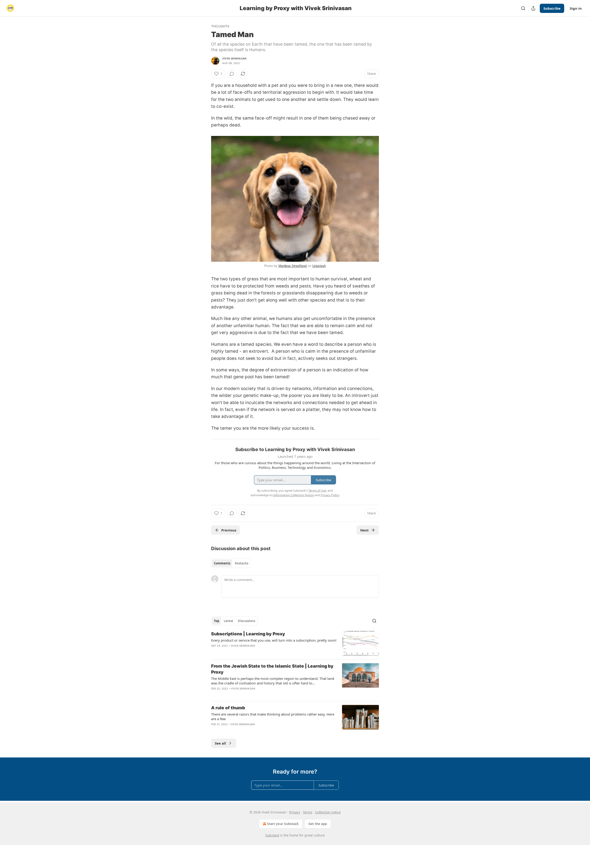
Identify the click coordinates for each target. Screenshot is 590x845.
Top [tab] (216, 621)
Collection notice (328, 812)
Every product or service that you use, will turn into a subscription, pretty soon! (273, 640)
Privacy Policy (330, 495)
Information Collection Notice (293, 495)
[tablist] (231, 563)
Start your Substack (283, 824)
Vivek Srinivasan (234, 58)
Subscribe (551, 8)
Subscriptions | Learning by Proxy (248, 634)
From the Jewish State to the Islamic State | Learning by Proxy (272, 669)
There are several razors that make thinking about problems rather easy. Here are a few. (272, 716)
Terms (307, 812)
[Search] (523, 8)
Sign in (576, 8)
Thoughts (220, 26)
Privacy (294, 812)
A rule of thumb (228, 707)
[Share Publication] (533, 8)
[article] (295, 643)
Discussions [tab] (246, 621)
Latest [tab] (228, 621)
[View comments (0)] (231, 73)
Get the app (317, 824)
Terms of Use (317, 490)
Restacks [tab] (241, 563)
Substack (272, 835)
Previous (228, 530)
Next (364, 530)
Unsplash (319, 266)
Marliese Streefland (292, 266)
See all (220, 743)
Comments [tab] (222, 563)
